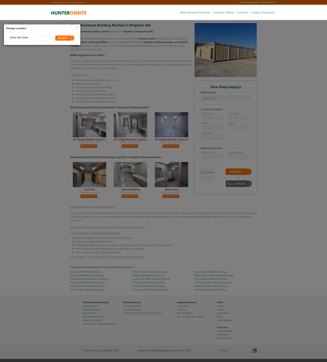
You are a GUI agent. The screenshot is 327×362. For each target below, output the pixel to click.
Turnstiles (242, 12)
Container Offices (223, 12)
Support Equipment (263, 12)
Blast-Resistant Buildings (195, 12)
